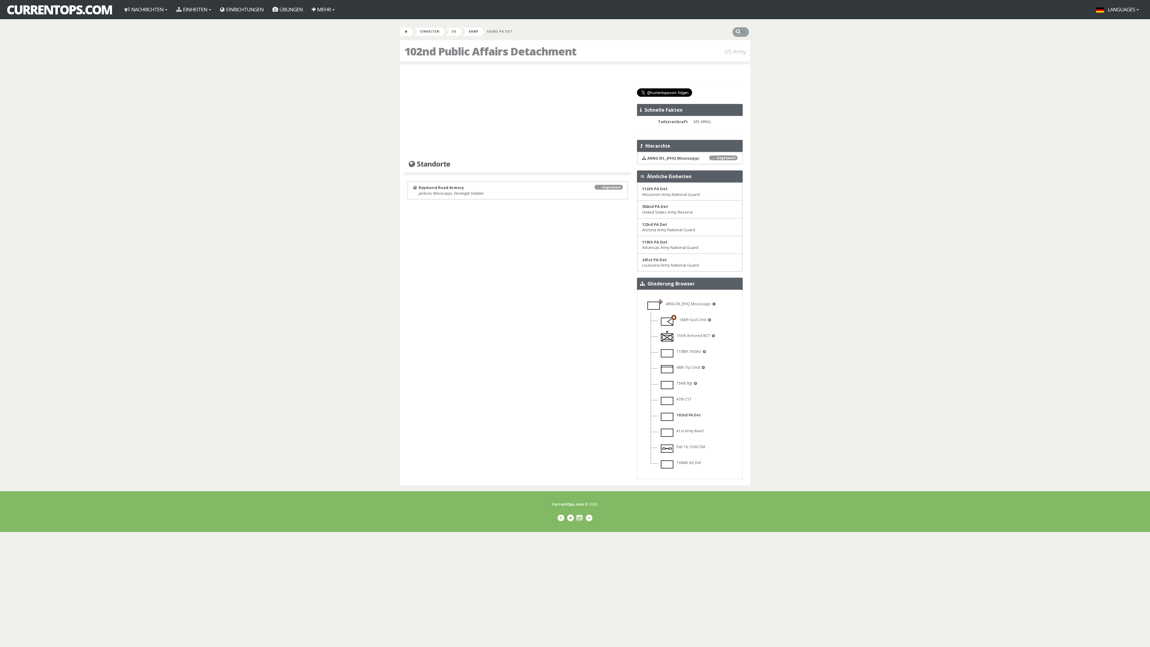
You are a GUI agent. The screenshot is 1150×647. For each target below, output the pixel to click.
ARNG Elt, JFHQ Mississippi (687, 303)
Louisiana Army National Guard (670, 262)
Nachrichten (147, 9)
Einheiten (195, 9)
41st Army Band (688, 430)
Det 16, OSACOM (689, 446)
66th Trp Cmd (687, 367)
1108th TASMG (688, 351)
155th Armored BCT (692, 335)
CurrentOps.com (59, 9)
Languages (1121, 9)
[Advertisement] (517, 112)
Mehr (324, 9)
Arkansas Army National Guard (670, 244)
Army (474, 31)
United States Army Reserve (667, 209)
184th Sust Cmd (692, 319)
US (454, 31)
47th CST (682, 399)
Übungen (291, 9)
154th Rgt (683, 383)
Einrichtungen (244, 9)
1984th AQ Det (687, 462)
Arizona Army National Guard (668, 227)
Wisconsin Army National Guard (671, 191)
